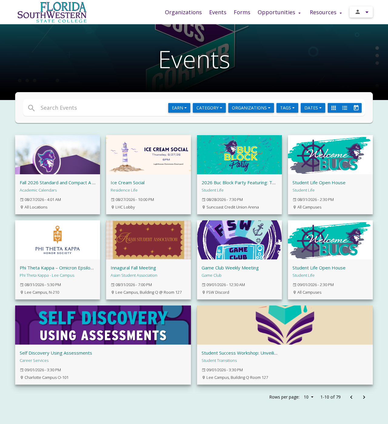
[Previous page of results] (351, 397)
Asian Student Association (134, 275)
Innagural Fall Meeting (133, 268)
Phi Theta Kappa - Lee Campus (47, 275)
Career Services (34, 360)
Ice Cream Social (128, 182)
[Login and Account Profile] (361, 12)
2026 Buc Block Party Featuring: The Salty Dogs (251, 182)
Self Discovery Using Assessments (56, 353)
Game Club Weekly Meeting (230, 268)
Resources (324, 12)
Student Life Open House (319, 182)
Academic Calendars (38, 190)
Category (208, 108)
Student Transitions (219, 360)
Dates (311, 108)
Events (217, 12)
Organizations (183, 12)
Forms (242, 12)
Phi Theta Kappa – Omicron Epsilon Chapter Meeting (74, 268)
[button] (138, 108)
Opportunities (277, 12)
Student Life (213, 190)
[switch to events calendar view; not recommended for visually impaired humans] (356, 108)
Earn (178, 108)
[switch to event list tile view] (333, 108)
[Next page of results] (364, 397)
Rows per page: (289, 397)
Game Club (212, 275)
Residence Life (124, 190)
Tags (286, 108)
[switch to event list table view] (344, 108)
